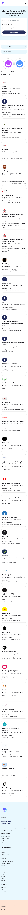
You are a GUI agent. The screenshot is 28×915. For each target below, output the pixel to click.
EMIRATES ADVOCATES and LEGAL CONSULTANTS (13, 106)
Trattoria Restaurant (17, 450)
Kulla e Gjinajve (16, 639)
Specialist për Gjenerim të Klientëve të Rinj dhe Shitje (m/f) (13, 322)
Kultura (2, 870)
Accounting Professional (10, 498)
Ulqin (5, 109)
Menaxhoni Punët (5, 854)
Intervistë (3, 865)
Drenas (6, 304)
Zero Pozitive (15, 795)
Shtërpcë (4, 175)
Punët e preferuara (5, 840)
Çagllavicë (7, 198)
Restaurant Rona (15, 543)
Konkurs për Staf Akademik (11, 483)
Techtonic (13, 677)
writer (4, 86)
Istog (5, 88)
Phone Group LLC (15, 471)
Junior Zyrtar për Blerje (9, 517)
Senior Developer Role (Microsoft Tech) (13, 343)
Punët (2, 874)
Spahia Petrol (16, 620)
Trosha (12, 737)
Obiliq (5, 596)
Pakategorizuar (5, 872)
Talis (12, 351)
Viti (5, 219)
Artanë (6, 132)
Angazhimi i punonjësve (7, 861)
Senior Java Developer (9, 364)
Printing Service (7, 195)
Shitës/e (5, 555)
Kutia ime (3, 843)
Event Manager (7, 788)
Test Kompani (14, 309)
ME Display (13, 562)
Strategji (3, 876)
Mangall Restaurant (16, 756)
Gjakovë (6, 285)
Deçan (5, 152)
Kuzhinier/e (6, 613)
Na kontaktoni (4, 892)
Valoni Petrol (14, 390)
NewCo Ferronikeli (16, 524)
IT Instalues (6, 402)
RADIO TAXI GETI (14, 697)
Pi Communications (16, 658)
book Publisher (7, 283)
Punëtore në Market (8, 383)
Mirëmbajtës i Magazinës (10, 671)
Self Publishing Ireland (17, 271)
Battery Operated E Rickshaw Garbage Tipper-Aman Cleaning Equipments (13, 225)
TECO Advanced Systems (17, 409)
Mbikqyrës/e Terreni (9, 651)
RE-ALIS (13, 775)
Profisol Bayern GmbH (15, 330)
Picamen (5, 749)
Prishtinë (6, 326)
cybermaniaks (16, 430)
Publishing (5, 264)
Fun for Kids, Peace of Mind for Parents (12, 129)
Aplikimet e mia (5, 838)
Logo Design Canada (16, 158)
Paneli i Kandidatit (5, 836)
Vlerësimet (3, 878)
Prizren (5, 347)
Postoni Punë (4, 852)
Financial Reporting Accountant (13, 421)
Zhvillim (3, 880)
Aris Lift (15, 582)
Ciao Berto (15, 601)
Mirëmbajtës (6, 575)
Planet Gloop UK (15, 137)
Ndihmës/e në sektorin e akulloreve (10, 729)
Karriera (3, 868)
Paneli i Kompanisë (6, 850)
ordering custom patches (10, 171)
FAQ (2, 890)
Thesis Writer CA (15, 93)
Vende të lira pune (8, 709)
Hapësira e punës (5, 863)
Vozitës (4, 690)
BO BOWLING (13, 716)
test (3, 302)
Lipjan (5, 752)
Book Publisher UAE (17, 290)
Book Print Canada (15, 202)
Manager (5, 149)
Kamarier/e (6, 632)
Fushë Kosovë (7, 577)
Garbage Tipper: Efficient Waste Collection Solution (12, 215)
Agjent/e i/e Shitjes (8, 594)
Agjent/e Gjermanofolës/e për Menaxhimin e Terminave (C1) (12, 463)
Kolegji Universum (15, 490)
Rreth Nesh (3, 887)
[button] (26, 3)
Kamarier (5, 443)
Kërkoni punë (14, 32)
